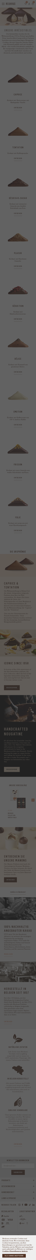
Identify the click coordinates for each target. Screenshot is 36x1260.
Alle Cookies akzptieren (14, 1256)
